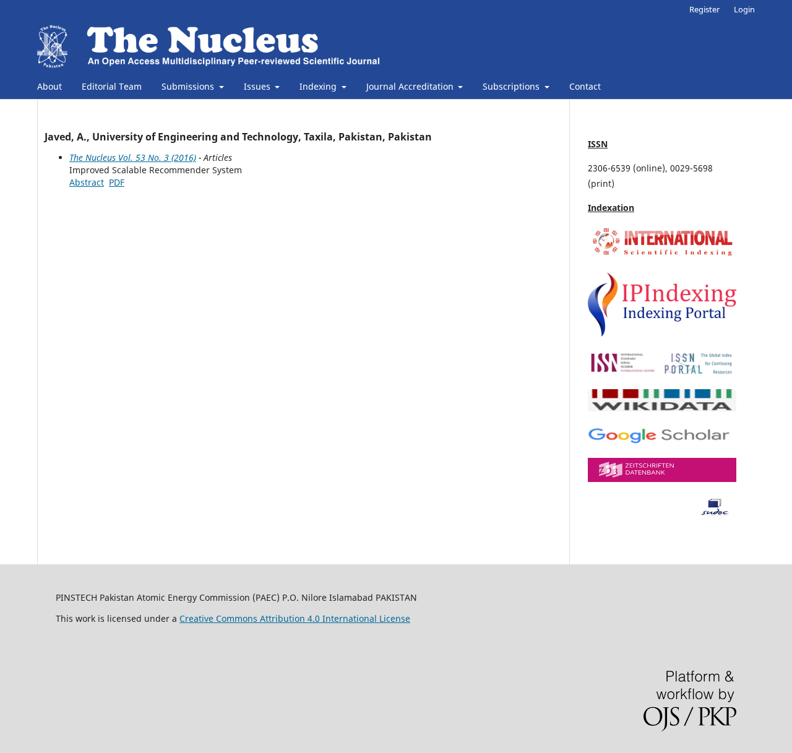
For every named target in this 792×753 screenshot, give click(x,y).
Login (744, 9)
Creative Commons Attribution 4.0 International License (294, 618)
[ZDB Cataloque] (662, 478)
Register (704, 9)
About (49, 86)
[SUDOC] (662, 513)
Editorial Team (112, 86)
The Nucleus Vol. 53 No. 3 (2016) (132, 157)
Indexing (319, 86)
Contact (585, 86)
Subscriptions (512, 86)
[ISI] (662, 255)
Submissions (189, 86)
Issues (258, 86)
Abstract (86, 182)
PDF (116, 182)
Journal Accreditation (411, 86)
